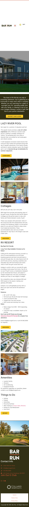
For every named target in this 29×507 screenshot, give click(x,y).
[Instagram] (1, 480)
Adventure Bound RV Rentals (9, 316)
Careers (14, 494)
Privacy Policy (14, 500)
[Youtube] (5, 480)
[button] (15, 25)
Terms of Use (14, 497)
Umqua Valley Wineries (19, 405)
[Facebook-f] (3, 480)
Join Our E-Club (9, 475)
